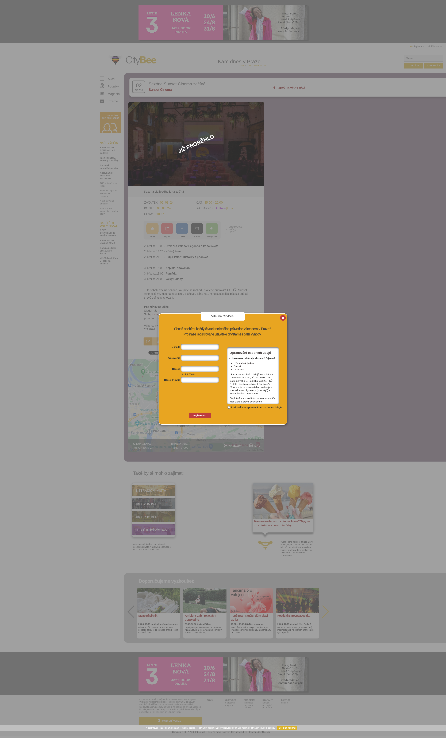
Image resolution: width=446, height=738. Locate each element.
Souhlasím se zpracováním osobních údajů (256, 407)
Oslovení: (174, 357)
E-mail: (176, 346)
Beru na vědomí (287, 728)
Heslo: (176, 368)
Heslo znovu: (172, 379)
